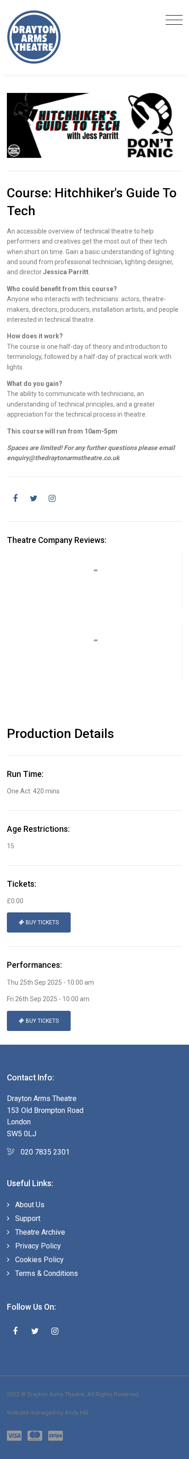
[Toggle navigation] (172, 20)
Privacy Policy (38, 1246)
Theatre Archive (40, 1232)
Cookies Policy (39, 1259)
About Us (29, 1204)
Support (27, 1218)
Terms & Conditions (46, 1273)
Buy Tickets (41, 922)
